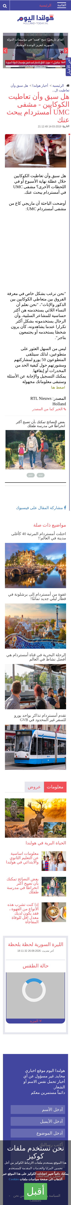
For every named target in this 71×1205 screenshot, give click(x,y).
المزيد (34, 1021)
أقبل (36, 1191)
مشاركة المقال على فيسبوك (40, 508)
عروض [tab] (34, 786)
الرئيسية (58, 86)
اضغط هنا (58, 387)
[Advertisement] (35, 248)
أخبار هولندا (40, 86)
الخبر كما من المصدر (48, 409)
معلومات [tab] (55, 786)
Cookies (14, 1179)
